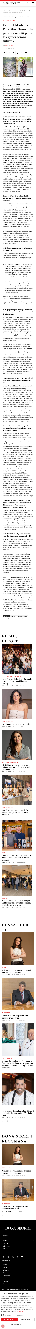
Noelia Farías (6, 1070)
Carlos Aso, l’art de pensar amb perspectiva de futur (15, 1016)
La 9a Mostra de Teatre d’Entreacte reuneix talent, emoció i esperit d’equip (17, 681)
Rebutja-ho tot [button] (26, 1319)
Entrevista (13, 616)
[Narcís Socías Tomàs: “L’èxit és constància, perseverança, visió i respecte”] (17, 790)
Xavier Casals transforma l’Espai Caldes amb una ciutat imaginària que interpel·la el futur (16, 902)
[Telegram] (26, 53)
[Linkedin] (21, 53)
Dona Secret (9, 46)
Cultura (5, 898)
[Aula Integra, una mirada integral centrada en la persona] (18, 948)
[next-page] (6, 1121)
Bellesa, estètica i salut (13, 762)
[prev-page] (3, 1121)
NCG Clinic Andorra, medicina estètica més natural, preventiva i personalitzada (16, 767)
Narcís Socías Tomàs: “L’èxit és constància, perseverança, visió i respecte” (15, 812)
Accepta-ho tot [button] (9, 1319)
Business (6, 853)
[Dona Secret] (11, 3)
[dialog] (18, 1310)
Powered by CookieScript (18, 1327)
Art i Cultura (8, 1058)
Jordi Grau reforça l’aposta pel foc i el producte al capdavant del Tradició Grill (18, 1113)
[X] (9, 53)
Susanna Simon (7, 619)
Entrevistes (24, 16)
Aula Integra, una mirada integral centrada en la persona (16, 971)
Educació (6, 967)
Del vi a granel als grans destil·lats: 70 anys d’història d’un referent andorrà (16, 857)
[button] (27, 3)
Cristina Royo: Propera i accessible (16, 724)
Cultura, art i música (11, 676)
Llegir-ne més (20, 1311)
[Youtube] (22, 1257)
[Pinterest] (13, 53)
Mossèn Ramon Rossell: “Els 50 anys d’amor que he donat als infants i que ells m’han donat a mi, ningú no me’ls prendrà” (17, 1064)
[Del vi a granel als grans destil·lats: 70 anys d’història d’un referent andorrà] (17, 835)
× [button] (34, 1292)
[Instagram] (8, 1257)
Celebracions (10, 11)
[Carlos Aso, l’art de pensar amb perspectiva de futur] (18, 994)
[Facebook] (4, 53)
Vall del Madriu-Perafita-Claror (20, 619)
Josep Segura (6, 726)
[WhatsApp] (17, 53)
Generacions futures (23, 616)
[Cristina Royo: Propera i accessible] (17, 704)
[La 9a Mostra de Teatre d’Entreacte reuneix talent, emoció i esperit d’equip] (17, 659)
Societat (4, 11)
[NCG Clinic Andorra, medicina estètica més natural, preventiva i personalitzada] (17, 745)
